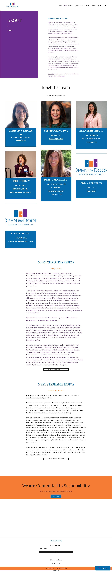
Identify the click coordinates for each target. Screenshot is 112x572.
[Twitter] (100, 5)
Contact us (51, 74)
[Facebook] (103, 5)
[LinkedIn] (105, 5)
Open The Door (56, 541)
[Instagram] (98, 5)
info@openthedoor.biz (56, 560)
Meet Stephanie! (56, 138)
